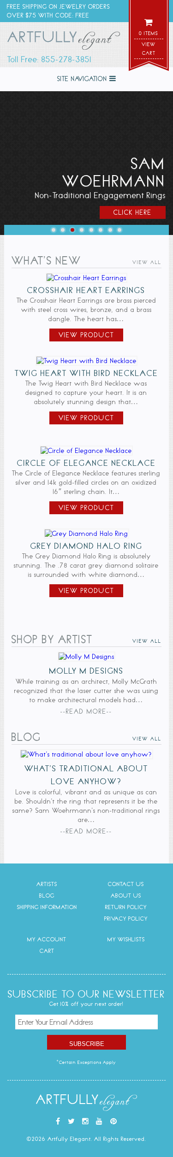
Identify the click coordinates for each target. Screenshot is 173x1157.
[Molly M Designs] (86, 656)
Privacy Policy (126, 918)
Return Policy (126, 907)
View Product (86, 335)
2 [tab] (63, 230)
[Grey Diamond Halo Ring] (86, 533)
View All (146, 262)
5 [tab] (91, 230)
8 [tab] (119, 230)
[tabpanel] (86, 163)
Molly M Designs (86, 671)
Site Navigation (83, 79)
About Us (126, 895)
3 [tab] (72, 230)
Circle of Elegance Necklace (86, 463)
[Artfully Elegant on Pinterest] (113, 1121)
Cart (47, 950)
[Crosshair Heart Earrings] (86, 278)
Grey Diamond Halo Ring (86, 546)
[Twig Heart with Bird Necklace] (86, 361)
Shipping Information (47, 907)
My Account (46, 939)
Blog (46, 895)
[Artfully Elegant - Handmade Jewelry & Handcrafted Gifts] (63, 42)
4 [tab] (82, 230)
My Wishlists (126, 939)
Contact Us (126, 884)
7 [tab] (110, 230)
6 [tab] (100, 230)
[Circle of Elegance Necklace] (86, 450)
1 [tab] (53, 230)
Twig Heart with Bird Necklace (86, 373)
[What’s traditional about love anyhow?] (86, 754)
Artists (46, 884)
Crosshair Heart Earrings (86, 290)
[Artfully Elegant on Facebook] (58, 1121)
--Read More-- (86, 711)
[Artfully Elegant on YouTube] (99, 1121)
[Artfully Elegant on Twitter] (71, 1121)
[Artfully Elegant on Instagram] (85, 1121)
